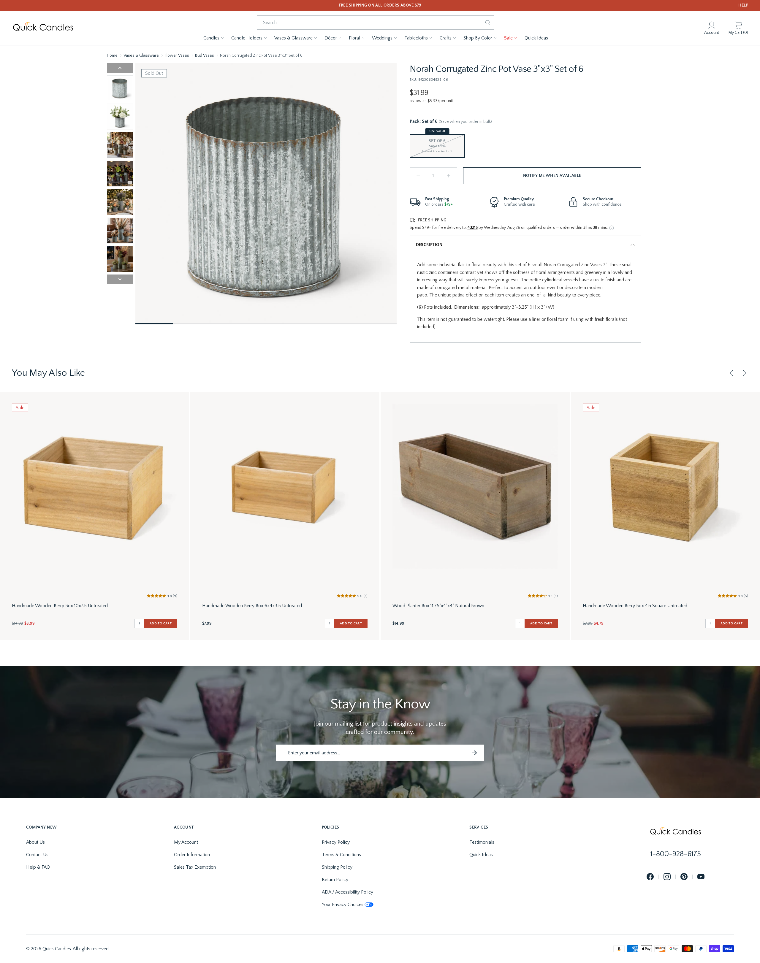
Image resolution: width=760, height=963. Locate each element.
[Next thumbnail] (120, 279)
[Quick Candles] (43, 28)
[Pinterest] (684, 877)
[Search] (487, 22)
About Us (35, 842)
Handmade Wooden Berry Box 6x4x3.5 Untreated (252, 605)
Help (743, 5)
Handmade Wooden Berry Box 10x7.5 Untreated (60, 605)
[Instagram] (667, 877)
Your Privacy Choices (342, 904)
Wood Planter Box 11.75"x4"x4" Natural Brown (438, 605)
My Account (186, 842)
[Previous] (731, 373)
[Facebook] (650, 877)
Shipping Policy (337, 867)
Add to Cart (161, 623)
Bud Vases (204, 55)
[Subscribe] (474, 752)
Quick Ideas (481, 854)
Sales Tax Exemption (195, 867)
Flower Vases (177, 55)
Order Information (192, 854)
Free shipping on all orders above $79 (380, 5)
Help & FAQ (38, 867)
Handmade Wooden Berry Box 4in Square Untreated (635, 605)
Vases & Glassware (141, 55)
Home (112, 55)
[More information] (611, 228)
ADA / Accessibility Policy (347, 892)
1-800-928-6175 (675, 854)
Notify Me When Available (552, 175)
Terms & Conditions (341, 854)
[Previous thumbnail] (120, 68)
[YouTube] (700, 877)
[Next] (744, 373)
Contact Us (37, 854)
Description (429, 244)
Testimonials (481, 842)
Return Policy (335, 879)
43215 (473, 227)
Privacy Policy (336, 842)
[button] (213, 38)
